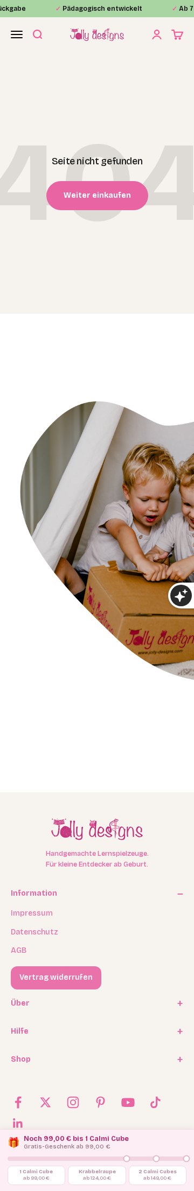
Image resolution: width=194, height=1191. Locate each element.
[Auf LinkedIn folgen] (18, 1123)
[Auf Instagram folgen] (73, 1102)
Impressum (32, 913)
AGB (18, 950)
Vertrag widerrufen (56, 977)
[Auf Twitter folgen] (45, 1102)
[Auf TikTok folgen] (155, 1102)
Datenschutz (34, 932)
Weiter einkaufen (97, 195)
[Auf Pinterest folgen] (100, 1102)
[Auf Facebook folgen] (18, 1102)
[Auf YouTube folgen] (128, 1102)
